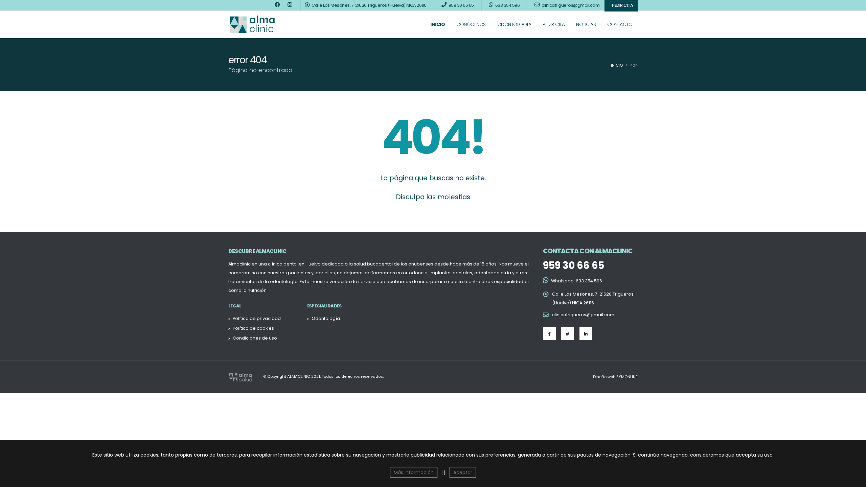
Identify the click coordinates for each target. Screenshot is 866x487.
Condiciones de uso (255, 338)
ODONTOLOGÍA (514, 24)
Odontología (326, 318)
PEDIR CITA (554, 24)
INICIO (437, 24)
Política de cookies (253, 328)
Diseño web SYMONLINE (615, 376)
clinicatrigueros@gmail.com (583, 315)
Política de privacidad (257, 318)
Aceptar (462, 472)
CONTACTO (619, 24)
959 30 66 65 (573, 265)
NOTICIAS (586, 24)
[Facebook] (549, 333)
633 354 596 (589, 281)
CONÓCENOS (471, 24)
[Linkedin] (585, 333)
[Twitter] (567, 333)
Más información (414, 472)
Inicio (617, 65)
